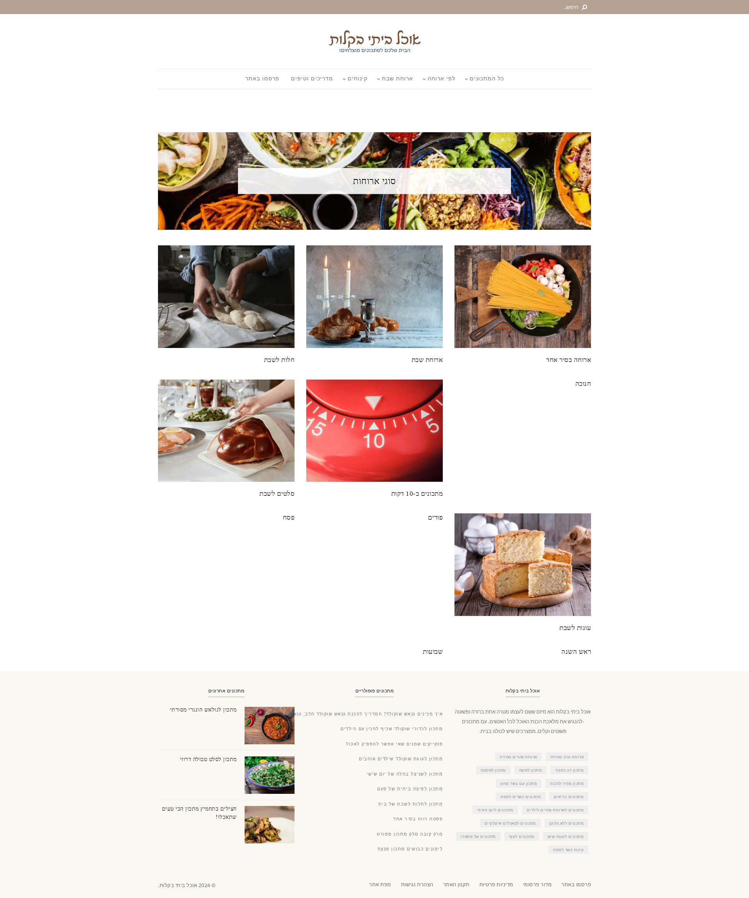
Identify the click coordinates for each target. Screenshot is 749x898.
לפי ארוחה (441, 79)
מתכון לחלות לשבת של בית (410, 804)
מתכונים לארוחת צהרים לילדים (555, 810)
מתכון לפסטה (493, 770)
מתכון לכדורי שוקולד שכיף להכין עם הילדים (392, 729)
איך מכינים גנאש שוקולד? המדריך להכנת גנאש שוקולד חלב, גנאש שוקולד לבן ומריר (345, 714)
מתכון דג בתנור (569, 770)
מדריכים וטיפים (312, 79)
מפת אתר (380, 884)
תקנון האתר (456, 884)
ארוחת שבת (397, 79)
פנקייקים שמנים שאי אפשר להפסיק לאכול (394, 744)
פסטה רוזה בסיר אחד (418, 819)
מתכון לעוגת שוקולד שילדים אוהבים (401, 759)
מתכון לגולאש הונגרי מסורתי (203, 710)
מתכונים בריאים (569, 796)
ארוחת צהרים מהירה (518, 757)
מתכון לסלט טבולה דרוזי (208, 759)
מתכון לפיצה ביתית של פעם (410, 789)
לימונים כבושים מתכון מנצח (410, 849)
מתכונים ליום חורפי (495, 810)
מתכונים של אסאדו (478, 836)
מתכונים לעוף (521, 836)
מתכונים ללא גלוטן (566, 823)
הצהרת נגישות (417, 884)
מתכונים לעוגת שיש (566, 836)
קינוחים (357, 79)
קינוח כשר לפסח (568, 849)
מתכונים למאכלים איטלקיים (510, 823)
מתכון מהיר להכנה (567, 783)
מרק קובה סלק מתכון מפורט (410, 834)
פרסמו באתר (262, 79)
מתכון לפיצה (530, 770)
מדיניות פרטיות (496, 884)
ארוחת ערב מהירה (567, 757)
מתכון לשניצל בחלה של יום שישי (405, 774)
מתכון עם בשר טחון (519, 783)
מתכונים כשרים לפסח (521, 796)
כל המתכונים (487, 79)
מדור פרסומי (537, 884)
